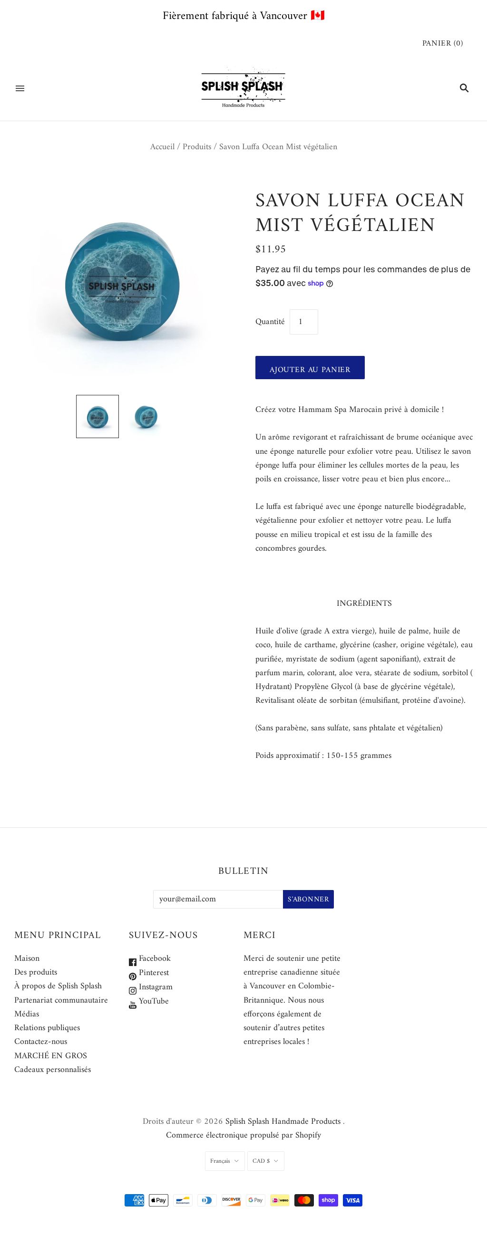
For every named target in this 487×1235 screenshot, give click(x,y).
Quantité (270, 322)
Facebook (153, 958)
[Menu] (20, 88)
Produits (197, 147)
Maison (26, 958)
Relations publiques (47, 1028)
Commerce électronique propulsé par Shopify (243, 1135)
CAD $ (261, 1161)
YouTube (152, 1001)
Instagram (154, 987)
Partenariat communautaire (61, 1000)
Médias (26, 1014)
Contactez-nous (40, 1041)
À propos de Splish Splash (58, 986)
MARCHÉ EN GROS (50, 1056)
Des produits (35, 972)
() (442, 44)
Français (220, 1161)
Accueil (162, 147)
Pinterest (152, 973)
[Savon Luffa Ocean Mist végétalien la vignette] (97, 416)
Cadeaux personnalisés (52, 1070)
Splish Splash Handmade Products (283, 1121)
